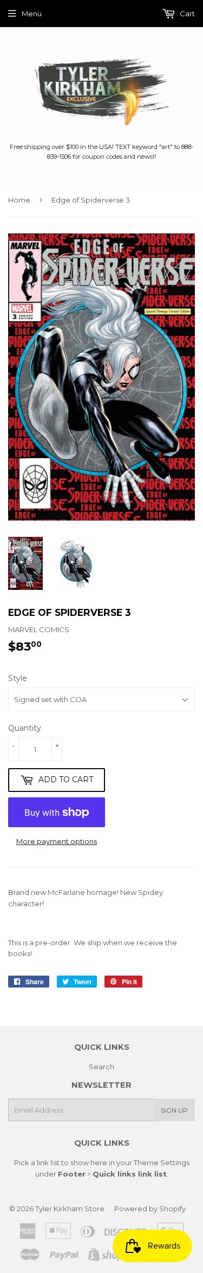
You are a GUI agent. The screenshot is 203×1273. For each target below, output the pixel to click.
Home (19, 200)
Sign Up (174, 1110)
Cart (186, 13)
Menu (32, 13)
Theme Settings (161, 1162)
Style (17, 678)
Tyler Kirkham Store (69, 1208)
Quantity (24, 728)
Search (101, 1066)
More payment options (56, 841)
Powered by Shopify (150, 1208)
